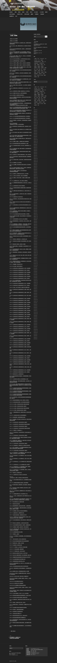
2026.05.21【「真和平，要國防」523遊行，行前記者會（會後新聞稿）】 (20, 62)
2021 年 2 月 (35, 211)
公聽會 (43, 61)
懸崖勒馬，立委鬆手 (16, 533)
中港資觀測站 (36, 14)
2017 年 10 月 (35, 265)
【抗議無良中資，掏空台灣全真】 (18, 196)
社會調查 (39, 70)
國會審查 (38, 64)
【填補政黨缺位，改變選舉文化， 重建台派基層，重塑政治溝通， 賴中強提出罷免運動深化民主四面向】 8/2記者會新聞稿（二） (20, 224)
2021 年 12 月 (35, 196)
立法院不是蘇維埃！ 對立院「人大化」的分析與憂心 (21, 593)
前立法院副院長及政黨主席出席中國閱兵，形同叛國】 (22, 213)
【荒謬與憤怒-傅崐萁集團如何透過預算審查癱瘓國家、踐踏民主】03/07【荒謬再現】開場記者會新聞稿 (20, 389)
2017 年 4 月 (35, 274)
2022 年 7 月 (35, 185)
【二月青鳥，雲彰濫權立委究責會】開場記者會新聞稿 (21, 408)
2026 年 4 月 (35, 114)
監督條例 (35, 70)
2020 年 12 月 (35, 214)
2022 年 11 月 (35, 178)
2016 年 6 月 (35, 290)
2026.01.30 (11, 123)
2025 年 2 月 (35, 136)
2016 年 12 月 (35, 280)
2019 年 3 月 (35, 246)
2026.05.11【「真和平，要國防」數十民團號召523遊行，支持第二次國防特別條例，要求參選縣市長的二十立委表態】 (20, 67)
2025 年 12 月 (35, 120)
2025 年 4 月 (35, 133)
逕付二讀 (42, 75)
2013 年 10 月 (35, 332)
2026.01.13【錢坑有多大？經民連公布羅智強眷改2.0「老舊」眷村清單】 (20, 154)
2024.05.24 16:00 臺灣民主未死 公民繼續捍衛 (16, 583)
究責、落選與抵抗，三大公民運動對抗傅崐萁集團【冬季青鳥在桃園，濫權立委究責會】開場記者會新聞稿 (20, 448)
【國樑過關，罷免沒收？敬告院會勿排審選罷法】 (20, 510)
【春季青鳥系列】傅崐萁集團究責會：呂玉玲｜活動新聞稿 (21, 324)
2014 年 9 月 (35, 315)
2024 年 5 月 (35, 150)
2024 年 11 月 (35, 141)
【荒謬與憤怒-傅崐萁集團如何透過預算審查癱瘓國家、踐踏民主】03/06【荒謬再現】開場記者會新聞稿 (20, 395)
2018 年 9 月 (35, 255)
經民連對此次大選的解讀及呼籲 (17, 611)
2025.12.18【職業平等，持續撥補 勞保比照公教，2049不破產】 (19, 173)
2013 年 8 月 (35, 335)
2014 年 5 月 (35, 321)
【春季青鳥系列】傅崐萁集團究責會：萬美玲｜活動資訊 (21, 361)
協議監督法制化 (36, 63)
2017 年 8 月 (35, 268)
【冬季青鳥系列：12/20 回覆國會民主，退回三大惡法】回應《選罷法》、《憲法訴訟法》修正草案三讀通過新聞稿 (20, 453)
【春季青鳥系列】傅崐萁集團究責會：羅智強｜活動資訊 (21, 304)
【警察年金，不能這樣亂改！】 (17, 430)
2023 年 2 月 (35, 174)
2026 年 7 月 (35, 109)
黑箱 (38, 76)
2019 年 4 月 (35, 244)
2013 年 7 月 (35, 337)
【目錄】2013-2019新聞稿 (14, 40)
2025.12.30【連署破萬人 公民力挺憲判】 (16, 162)
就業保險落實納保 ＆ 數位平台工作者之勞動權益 (20, 218)
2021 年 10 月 (35, 199)
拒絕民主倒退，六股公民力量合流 (20, 551)
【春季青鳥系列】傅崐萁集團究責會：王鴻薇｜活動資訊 (21, 316)
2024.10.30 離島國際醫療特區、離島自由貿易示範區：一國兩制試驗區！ (20, 505)
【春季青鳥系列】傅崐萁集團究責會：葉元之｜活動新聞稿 (21, 283)
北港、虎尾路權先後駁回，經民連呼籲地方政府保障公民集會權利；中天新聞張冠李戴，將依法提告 (20, 281)
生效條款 (44, 69)
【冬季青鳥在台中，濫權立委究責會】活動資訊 (20, 435)
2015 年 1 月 (35, 310)
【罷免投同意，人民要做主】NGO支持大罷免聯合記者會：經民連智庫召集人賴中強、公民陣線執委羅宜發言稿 (20, 233)
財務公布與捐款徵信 (12, 14)
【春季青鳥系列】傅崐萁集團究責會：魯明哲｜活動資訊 (21, 344)
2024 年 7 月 (35, 147)
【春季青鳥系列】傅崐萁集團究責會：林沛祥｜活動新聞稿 (21, 268)
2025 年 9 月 (35, 125)
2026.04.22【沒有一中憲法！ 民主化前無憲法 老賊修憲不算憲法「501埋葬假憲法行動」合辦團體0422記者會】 (20, 83)
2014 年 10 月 (35, 313)
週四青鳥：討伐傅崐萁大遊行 (17, 472)
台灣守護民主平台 (41, 63)
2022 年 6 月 (35, 186)
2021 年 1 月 (35, 213)
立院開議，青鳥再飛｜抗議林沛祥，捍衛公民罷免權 (20, 526)
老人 (44, 70)
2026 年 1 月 (35, 119)
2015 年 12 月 (35, 299)
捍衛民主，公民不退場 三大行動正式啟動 (21, 547)
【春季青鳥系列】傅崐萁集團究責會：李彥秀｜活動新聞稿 (21, 328)
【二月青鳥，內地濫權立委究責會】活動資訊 (19, 406)
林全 (41, 69)
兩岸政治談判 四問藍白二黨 (17, 613)
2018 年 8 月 (35, 257)
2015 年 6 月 (35, 305)
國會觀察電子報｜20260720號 (38, 50)
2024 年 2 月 (35, 155)
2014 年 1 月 (35, 327)
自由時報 (42, 72)
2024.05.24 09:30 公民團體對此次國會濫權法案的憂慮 (18, 585)
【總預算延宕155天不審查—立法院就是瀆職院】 (17, 124)
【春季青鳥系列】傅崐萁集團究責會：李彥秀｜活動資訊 (21, 330)
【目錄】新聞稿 (36, 41)
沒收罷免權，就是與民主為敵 (17, 545)
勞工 (45, 61)
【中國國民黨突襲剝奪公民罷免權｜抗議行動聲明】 (20, 482)
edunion (14, 34)
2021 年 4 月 (35, 208)
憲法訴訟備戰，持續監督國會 (19, 549)
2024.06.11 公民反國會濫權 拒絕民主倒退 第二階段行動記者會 (19, 566)
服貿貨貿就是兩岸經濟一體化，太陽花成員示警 (20, 615)
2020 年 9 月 (35, 219)
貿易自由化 (40, 73)
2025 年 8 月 (35, 127)
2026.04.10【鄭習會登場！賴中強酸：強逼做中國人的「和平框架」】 (20, 91)
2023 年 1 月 (35, 175)
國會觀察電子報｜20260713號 (38, 52)
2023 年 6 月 (35, 167)
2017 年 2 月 (35, 277)
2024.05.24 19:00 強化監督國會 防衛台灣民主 (16, 581)
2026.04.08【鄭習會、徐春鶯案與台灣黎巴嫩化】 (17, 95)
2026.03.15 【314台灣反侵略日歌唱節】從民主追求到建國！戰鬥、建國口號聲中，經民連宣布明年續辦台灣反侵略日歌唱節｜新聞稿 (20, 108)
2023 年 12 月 (35, 158)
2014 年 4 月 (35, 323)
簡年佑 (42, 70)
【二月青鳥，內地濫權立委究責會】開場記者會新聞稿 (21, 404)
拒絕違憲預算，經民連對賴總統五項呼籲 (19, 417)
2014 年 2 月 (35, 326)
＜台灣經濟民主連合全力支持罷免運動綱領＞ (19, 415)
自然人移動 (38, 72)
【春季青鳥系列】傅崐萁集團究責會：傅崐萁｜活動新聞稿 (21, 310)
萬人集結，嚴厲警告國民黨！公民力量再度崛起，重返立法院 (22, 555)
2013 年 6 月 (35, 338)
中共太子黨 (35, 60)
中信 (45, 58)
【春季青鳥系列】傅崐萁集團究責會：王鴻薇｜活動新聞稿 (21, 314)
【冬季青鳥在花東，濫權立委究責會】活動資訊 (20, 422)
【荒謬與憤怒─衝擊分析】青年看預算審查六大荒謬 (20, 378)
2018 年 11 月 (35, 252)
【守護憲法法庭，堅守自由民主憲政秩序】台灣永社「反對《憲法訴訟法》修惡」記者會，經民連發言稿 (20, 517)
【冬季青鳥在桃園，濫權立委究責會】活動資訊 (20, 450)
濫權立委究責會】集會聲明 (16, 438)
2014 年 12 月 (35, 312)
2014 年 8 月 (35, 316)
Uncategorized (42, 58)
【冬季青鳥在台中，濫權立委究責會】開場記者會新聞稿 (21, 428)
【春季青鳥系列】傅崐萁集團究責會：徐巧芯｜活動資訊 (21, 371)
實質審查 (42, 66)
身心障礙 (38, 75)
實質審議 (35, 67)
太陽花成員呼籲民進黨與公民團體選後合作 (19, 617)
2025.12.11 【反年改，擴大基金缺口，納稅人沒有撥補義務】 (19, 175)
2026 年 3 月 (35, 116)
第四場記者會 (15, 126)
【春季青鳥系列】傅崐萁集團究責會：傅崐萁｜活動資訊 (21, 312)
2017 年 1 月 (35, 279)
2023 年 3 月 (35, 172)
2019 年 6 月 (35, 241)
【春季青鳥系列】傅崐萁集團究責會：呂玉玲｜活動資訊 (21, 326)
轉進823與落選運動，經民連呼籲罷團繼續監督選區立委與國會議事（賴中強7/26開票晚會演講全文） (20, 230)
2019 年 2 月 (35, 247)
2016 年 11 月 (35, 282)
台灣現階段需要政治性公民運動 (17, 531)
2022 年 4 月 (35, 189)
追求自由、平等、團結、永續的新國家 (22, 6)
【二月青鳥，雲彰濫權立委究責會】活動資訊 (19, 410)
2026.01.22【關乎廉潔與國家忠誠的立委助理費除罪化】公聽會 (19, 143)
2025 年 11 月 (35, 122)
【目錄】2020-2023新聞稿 (14, 38)
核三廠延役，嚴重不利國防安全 (17, 266)
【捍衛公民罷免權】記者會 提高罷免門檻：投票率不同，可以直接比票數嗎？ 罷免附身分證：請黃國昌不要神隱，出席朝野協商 (20, 499)
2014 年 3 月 (35, 324)
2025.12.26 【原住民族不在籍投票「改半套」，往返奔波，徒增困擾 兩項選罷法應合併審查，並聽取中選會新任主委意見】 (20, 168)
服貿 (39, 69)
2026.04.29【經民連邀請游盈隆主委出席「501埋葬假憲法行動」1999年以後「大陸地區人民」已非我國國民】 (20, 79)
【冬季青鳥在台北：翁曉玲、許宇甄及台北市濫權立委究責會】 (19, 477)
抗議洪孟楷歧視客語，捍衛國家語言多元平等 (19, 514)
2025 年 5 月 (35, 131)
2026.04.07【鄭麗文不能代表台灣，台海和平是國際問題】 (18, 93)
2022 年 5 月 (35, 188)
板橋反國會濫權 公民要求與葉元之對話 (19, 561)
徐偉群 (45, 67)
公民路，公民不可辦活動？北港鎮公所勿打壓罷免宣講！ (21, 287)
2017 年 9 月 (35, 266)
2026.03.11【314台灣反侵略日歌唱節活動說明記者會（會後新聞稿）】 (20, 116)
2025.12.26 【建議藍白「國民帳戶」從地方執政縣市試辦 (18, 170)
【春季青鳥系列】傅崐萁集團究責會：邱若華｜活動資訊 (21, 300)
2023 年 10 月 (35, 161)
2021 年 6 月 (35, 205)
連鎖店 (45, 75)
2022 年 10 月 (35, 180)
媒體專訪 (35, 66)
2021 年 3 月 (35, 210)
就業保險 (39, 67)
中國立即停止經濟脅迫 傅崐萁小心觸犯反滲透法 (20, 597)
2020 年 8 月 (35, 221)
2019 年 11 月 (35, 233)
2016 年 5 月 (35, 291)
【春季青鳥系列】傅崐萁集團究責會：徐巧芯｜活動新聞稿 (21, 369)
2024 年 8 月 (35, 145)
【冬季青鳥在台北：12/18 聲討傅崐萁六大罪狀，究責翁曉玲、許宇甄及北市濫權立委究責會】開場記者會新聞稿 (20, 467)
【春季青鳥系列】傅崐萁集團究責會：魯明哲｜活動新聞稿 (21, 342)
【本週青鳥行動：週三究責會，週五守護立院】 (20, 474)
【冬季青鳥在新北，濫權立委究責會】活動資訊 (20, 443)
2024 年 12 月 (35, 139)
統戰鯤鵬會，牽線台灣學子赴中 (17, 264)
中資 (38, 60)
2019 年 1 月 (35, 249)
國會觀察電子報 (12, 16)
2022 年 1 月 (35, 194)
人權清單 (42, 60)
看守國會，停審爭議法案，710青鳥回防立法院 (20, 239)
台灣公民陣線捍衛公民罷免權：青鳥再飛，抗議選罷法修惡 (22, 524)
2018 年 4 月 (35, 258)
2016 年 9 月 (35, 285)
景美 (37, 69)
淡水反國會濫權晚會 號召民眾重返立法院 (19, 559)
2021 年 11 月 (35, 197)
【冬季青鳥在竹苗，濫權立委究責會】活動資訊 (20, 426)
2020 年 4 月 (35, 225)
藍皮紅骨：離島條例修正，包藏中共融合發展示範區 (20, 522)
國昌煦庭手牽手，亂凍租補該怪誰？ (18, 373)
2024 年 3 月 (35, 153)
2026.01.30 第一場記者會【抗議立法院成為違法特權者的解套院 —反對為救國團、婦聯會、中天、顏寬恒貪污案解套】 (20, 136)
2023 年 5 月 (35, 169)
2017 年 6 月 (35, 271)
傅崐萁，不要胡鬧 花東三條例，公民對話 (19, 602)
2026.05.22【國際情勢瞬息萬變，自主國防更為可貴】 (18, 60)
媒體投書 (39, 66)
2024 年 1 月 (35, 156)
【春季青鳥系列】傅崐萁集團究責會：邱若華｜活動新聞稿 (21, 298)
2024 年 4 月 (35, 152)
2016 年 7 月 (35, 288)
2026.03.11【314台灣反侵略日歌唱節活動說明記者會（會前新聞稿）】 (20, 118)
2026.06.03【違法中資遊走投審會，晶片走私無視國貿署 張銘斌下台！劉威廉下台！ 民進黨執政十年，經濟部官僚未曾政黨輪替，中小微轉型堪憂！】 (20, 52)
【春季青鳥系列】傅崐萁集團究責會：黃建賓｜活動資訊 (21, 308)
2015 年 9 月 (35, 302)
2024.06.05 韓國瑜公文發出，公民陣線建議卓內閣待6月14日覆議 (19, 571)
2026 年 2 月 (35, 117)
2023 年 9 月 (35, 163)
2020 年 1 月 (35, 230)
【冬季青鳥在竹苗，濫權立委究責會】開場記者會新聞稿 (21, 424)
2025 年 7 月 (35, 128)
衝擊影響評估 (36, 73)
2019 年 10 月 (35, 235)
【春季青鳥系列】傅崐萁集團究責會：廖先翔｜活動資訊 (21, 274)
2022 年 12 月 (35, 177)
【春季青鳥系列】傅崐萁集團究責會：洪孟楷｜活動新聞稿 (21, 338)
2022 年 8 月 (35, 183)
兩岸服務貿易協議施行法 (37, 61)
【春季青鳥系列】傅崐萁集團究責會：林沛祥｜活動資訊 (21, 270)
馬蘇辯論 (35, 76)
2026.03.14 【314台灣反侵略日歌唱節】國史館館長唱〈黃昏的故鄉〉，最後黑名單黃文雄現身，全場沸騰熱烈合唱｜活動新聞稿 (20, 111)
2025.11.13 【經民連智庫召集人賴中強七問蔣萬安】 (17, 185)
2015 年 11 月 (35, 301)
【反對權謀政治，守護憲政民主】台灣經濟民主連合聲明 (21, 445)
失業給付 (42, 64)
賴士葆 (35, 75)
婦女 (44, 64)
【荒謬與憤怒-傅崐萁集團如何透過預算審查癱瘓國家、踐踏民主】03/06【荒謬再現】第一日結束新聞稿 (20, 392)
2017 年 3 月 (35, 276)
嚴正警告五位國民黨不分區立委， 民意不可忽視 (20, 553)
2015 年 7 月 (35, 304)
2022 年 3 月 (35, 191)
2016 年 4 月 (35, 293)
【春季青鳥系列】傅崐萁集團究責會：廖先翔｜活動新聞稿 (21, 272)
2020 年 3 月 (35, 227)
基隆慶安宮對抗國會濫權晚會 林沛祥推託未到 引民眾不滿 (21, 557)
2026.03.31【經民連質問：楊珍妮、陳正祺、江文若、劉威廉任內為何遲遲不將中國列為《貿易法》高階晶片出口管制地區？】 (20, 101)
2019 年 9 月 (35, 236)
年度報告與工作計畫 (19, 14)
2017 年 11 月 (35, 263)
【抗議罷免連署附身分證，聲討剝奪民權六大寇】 (20, 493)
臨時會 (35, 72)
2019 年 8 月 (35, 238)
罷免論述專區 (42, 14)
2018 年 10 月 (35, 254)
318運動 (35, 58)
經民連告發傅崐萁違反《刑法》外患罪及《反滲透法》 (21, 400)
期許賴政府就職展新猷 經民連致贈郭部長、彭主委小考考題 (22, 595)
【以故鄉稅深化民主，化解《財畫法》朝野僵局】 (20, 180)
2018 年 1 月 (35, 260)
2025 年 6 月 (35, 130)
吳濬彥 (35, 64)
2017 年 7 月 (35, 269)
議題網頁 (32, 14)
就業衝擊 (42, 67)
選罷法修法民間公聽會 (16, 503)
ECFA (38, 58)
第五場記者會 (15, 123)
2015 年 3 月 (35, 307)
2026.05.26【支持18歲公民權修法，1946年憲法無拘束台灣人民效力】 (20, 58)
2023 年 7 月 (35, 166)
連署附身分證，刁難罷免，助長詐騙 (18, 543)
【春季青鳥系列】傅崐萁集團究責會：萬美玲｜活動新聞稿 (21, 359)
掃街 (34, 69)
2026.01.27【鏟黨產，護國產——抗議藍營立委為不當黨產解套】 (19, 141)
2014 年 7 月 (35, 318)
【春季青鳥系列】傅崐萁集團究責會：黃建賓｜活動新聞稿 (21, 306)
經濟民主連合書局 (26, 14)
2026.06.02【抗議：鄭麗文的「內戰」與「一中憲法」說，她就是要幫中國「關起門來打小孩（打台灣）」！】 (20, 56)
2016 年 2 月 (35, 296)
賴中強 (44, 73)
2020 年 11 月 (35, 216)
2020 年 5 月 (35, 224)
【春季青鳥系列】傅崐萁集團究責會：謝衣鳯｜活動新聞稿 (21, 276)
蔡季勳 (45, 72)
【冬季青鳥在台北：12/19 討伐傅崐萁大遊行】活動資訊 (21, 464)
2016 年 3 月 (35, 294)
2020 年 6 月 (35, 222)
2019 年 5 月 (35, 243)
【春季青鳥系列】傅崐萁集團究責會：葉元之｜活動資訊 (21, 285)
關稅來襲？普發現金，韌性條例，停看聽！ (19, 244)
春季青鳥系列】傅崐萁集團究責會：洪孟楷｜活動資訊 (22, 340)
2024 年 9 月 (35, 144)
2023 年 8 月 (35, 164)
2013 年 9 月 (35, 334)
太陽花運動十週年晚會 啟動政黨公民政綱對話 (20, 607)
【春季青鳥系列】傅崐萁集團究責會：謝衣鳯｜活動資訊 (21, 278)
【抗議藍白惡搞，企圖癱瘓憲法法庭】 (18, 512)
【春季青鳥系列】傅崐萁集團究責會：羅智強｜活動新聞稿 (21, 302)
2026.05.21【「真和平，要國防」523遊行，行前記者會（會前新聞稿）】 (20, 64)
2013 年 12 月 (35, 329)
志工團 (16, 16)
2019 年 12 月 (35, 232)
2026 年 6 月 (35, 111)
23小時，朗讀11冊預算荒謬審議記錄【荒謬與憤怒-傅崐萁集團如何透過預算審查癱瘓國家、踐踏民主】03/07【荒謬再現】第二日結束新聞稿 (20, 385)
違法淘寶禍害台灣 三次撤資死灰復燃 (18, 501)
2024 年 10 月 (35, 142)
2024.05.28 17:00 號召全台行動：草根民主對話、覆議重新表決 (19, 576)
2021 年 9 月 (35, 200)
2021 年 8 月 (35, 202)
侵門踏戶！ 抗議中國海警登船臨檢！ (18, 609)
